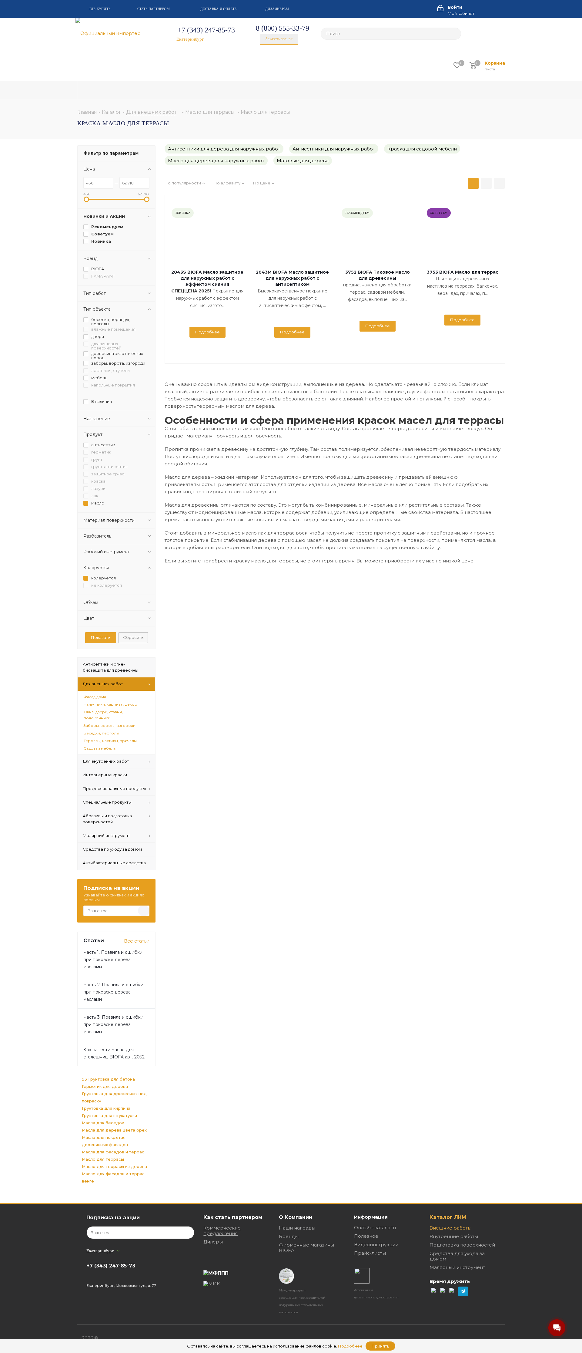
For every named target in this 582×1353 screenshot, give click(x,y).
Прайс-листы (370, 1253)
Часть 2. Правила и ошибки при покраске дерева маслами (113, 992)
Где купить (99, 9)
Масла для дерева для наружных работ (216, 161)
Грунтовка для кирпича (106, 1108)
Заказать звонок (279, 38)
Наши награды (297, 1228)
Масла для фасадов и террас (113, 1151)
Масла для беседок (103, 1122)
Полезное (366, 1236)
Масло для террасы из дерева (114, 1166)
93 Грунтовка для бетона (108, 1079)
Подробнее (207, 331)
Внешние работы (450, 1228)
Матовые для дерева (303, 161)
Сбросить (133, 637)
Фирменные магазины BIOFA (306, 1247)
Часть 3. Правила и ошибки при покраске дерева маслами (113, 1024)
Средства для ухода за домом (457, 1256)
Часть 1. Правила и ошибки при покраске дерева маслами (112, 959)
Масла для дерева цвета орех (114, 1130)
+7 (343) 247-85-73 (206, 30)
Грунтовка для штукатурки (109, 1115)
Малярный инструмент (457, 1267)
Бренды (289, 1236)
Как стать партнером (232, 1217)
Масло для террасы (103, 1159)
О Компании (295, 1217)
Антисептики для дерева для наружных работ (224, 149)
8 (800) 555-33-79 (282, 28)
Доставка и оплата (218, 9)
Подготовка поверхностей (462, 1245)
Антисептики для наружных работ (334, 149)
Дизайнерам (277, 9)
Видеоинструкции (376, 1244)
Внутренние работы (454, 1236)
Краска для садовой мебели (422, 149)
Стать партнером (153, 9)
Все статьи (136, 941)
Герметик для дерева (105, 1086)
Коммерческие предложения (222, 1230)
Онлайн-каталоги (375, 1227)
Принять (380, 1346)
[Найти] (454, 34)
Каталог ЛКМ (448, 1217)
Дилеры (213, 1242)
